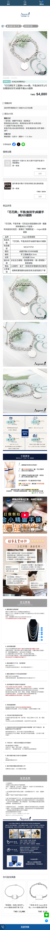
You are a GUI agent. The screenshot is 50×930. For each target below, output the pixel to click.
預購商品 (6, 82)
